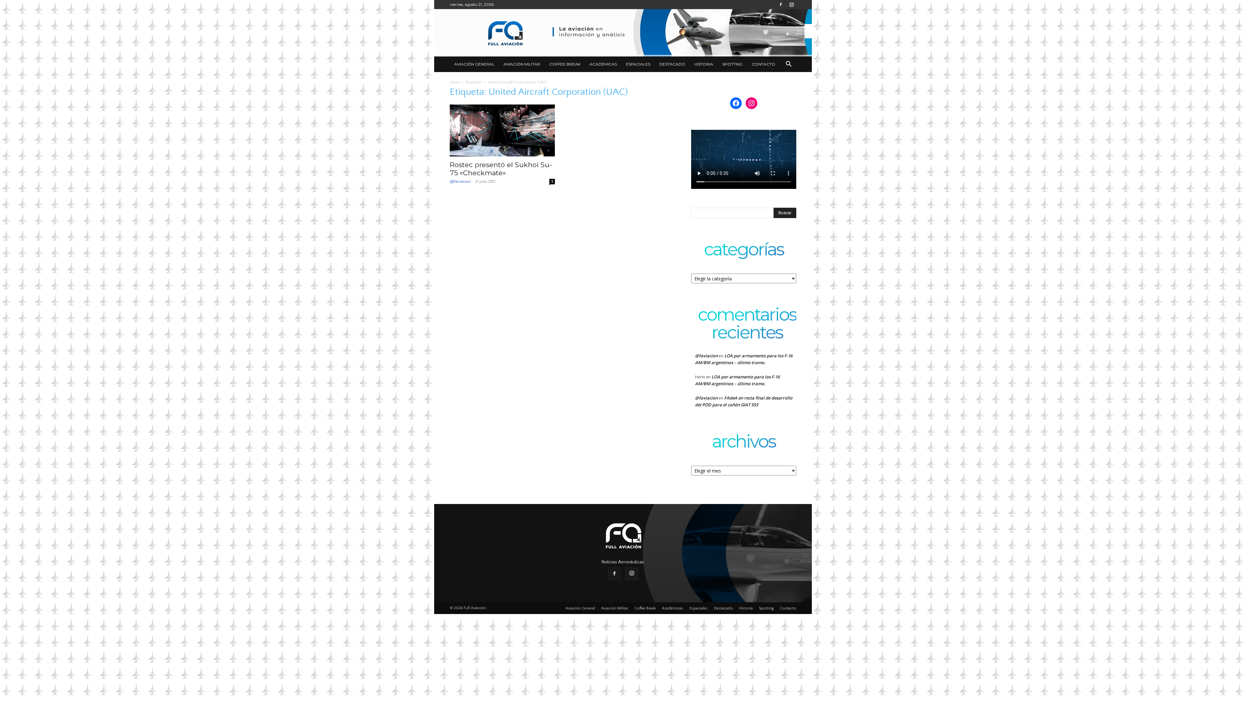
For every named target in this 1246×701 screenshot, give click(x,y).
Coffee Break (564, 64)
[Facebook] (781, 4)
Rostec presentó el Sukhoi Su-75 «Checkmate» (501, 169)
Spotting (732, 64)
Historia (703, 64)
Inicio (454, 82)
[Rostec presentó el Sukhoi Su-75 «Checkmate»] (502, 130)
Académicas (603, 64)
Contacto (763, 64)
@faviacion (460, 181)
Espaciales (638, 64)
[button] (788, 65)
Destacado (672, 64)
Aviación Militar (522, 64)
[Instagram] (791, 4)
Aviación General (474, 64)
